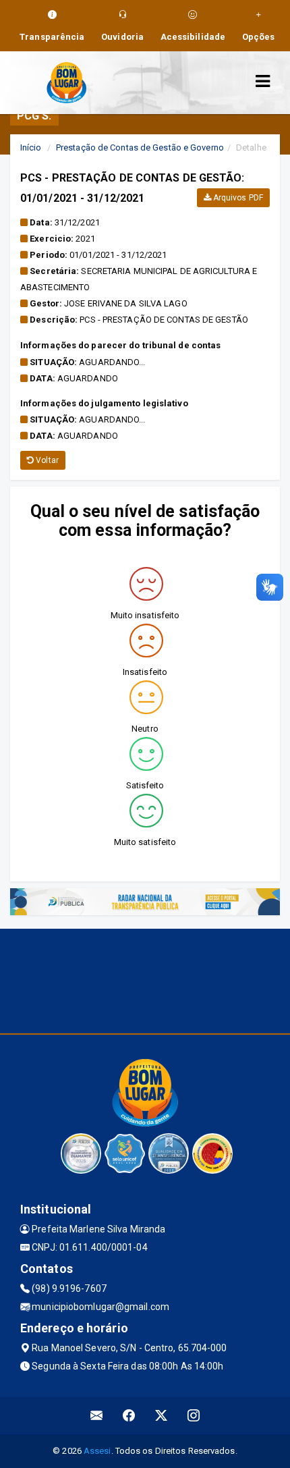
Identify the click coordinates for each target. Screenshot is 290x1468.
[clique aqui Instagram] (194, 1416)
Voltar (46, 460)
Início (31, 147)
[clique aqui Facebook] (129, 1416)
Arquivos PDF (237, 197)
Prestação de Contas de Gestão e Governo (140, 147)
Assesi (97, 1451)
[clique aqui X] (161, 1416)
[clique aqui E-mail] (97, 1416)
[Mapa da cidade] (145, 979)
